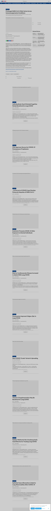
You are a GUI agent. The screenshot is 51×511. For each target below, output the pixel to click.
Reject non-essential (38, 508)
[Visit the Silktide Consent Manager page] (48, 508)
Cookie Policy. (43, 506)
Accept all (33, 508)
